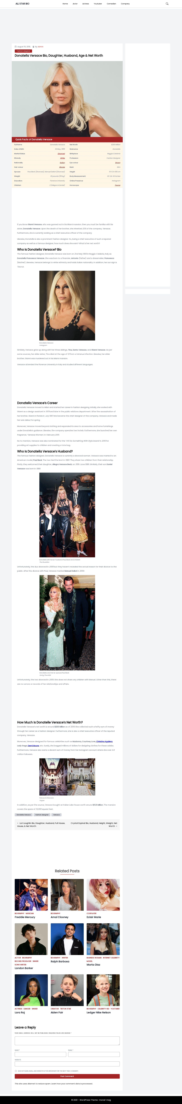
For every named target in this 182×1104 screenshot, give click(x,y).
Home (65, 3)
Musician (30, 913)
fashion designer (42, 815)
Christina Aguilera (104, 741)
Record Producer (23, 961)
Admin (40, 46)
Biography (19, 913)
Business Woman (94, 957)
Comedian (111, 3)
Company (125, 3)
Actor (75, 3)
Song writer (20, 964)
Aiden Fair (57, 1012)
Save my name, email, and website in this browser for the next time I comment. (48, 1071)
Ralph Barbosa (60, 961)
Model (89, 961)
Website (18, 1060)
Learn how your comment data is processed (71, 1083)
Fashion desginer (23, 51)
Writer (65, 957)
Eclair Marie (94, 917)
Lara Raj (20, 1012)
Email (70, 1050)
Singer (35, 961)
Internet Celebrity (111, 957)
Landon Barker (24, 968)
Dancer (27, 1009)
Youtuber (98, 3)
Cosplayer (91, 913)
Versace (56, 815)
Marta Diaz (93, 964)
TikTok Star (65, 1009)
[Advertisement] (148, 145)
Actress (85, 3)
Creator (55, 1009)
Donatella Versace (24, 815)
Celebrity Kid (103, 1009)
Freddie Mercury (25, 917)
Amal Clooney (59, 917)
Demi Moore (33, 745)
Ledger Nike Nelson (99, 1012)
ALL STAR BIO (22, 3)
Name (17, 1050)
